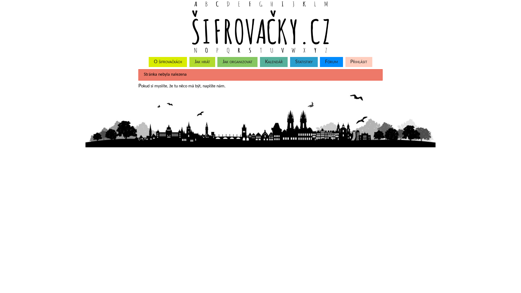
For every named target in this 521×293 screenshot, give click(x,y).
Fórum (331, 62)
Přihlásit (358, 62)
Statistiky (304, 62)
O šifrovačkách (168, 62)
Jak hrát (202, 62)
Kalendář (274, 62)
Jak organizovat (237, 62)
